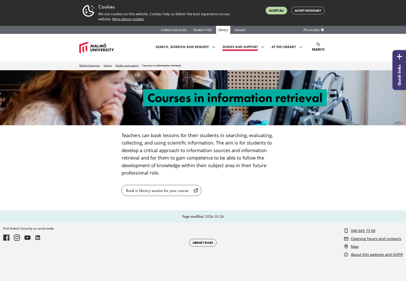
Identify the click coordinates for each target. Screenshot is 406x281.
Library (223, 30)
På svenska (311, 30)
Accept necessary (308, 10)
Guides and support (127, 65)
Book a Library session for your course (157, 190)
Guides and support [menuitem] (240, 47)
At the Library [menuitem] (284, 47)
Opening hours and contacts (376, 238)
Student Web (202, 30)
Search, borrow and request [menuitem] (182, 47)
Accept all (276, 10)
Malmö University (174, 30)
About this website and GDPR (377, 254)
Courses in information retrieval (161, 65)
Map (355, 246)
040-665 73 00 (363, 230)
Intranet (240, 30)
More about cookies (128, 19)
